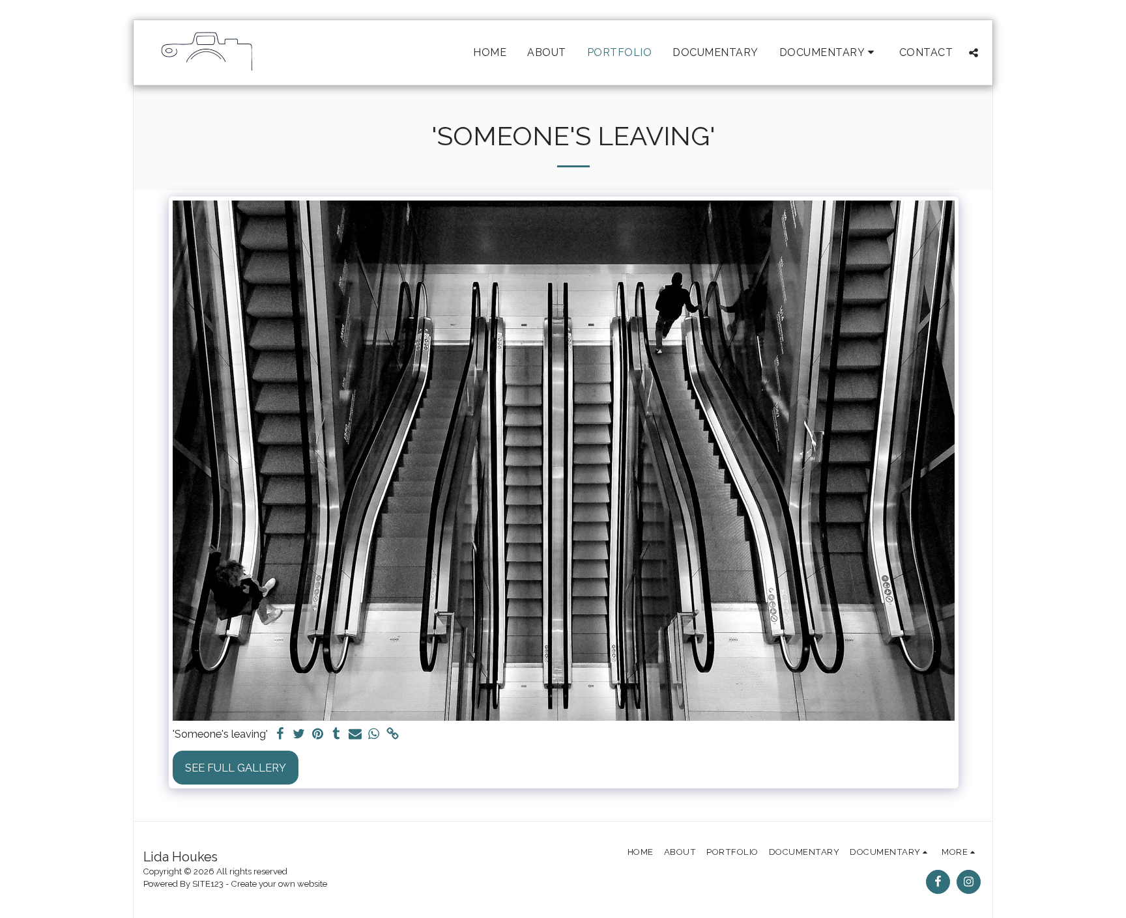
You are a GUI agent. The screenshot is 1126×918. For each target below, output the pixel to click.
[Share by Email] (355, 734)
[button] (829, 52)
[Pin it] (318, 734)
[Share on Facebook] (280, 734)
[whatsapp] (374, 734)
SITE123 (208, 884)
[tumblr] (336, 734)
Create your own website (279, 884)
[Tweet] (299, 734)
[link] (393, 734)
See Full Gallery (235, 767)
